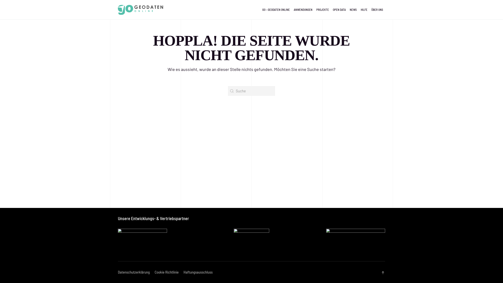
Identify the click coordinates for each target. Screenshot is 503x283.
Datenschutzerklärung (134, 272)
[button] (383, 272)
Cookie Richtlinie (167, 272)
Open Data (339, 9)
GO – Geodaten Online (276, 9)
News (353, 9)
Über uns (377, 9)
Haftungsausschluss (198, 272)
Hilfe (364, 9)
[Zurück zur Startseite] (140, 10)
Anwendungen (303, 9)
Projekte (322, 9)
